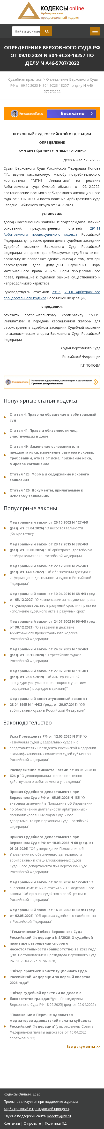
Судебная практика (25, 79)
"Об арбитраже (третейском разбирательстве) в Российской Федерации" (51, 550)
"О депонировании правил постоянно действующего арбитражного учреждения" (53, 775)
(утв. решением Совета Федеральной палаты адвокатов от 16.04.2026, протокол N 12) (52, 1026)
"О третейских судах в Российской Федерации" (49, 655)
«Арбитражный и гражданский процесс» (36, 1108)
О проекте (32, 1123)
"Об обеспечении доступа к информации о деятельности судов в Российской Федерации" (50, 575)
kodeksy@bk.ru (59, 1116)
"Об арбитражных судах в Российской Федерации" (49, 704)
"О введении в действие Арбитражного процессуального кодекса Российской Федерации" (53, 630)
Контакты (12, 1123)
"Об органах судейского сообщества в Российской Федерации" (53, 915)
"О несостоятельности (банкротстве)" (49, 528)
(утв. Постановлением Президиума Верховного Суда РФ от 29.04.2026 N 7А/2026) (53, 946)
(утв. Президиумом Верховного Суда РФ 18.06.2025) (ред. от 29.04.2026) (53, 999)
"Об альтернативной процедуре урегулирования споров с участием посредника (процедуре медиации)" (49, 680)
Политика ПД (56, 1123)
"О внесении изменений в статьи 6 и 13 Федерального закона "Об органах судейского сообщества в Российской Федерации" (52, 891)
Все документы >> (83, 1046)
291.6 (56, 292)
